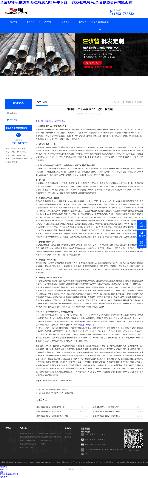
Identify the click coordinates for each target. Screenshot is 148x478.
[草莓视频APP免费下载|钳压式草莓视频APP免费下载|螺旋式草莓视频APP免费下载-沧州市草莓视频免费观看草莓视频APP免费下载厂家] (16, 11)
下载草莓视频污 (66, 381)
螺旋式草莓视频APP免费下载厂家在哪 (51, 407)
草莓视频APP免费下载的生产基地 (49, 412)
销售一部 (3, 469)
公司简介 (30, 22)
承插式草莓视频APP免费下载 (50, 437)
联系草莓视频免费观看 (100, 25)
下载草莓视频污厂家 (50, 381)
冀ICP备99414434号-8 (43, 462)
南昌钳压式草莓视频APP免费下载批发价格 (57, 393)
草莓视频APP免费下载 (85, 325)
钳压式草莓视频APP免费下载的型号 (55, 389)
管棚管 (42, 444)
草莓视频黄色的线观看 (28, 444)
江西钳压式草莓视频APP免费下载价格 (106, 412)
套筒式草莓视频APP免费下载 (30, 437)
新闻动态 (65, 22)
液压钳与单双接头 (26, 447)
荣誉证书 (82, 22)
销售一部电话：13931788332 (95, 434)
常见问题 (13, 120)
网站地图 (3, 477)
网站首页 (13, 22)
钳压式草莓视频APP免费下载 (30, 434)
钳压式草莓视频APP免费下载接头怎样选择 (52, 416)
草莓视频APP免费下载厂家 (71, 462)
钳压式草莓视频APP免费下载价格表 (106, 407)
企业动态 (13, 113)
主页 (122, 102)
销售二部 (3, 472)
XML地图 (56, 462)
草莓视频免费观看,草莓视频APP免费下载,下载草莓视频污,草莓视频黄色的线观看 (66, 2)
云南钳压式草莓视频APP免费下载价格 (106, 416)
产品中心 (48, 22)
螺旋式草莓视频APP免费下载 (50, 434)
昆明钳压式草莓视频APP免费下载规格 (50, 121)
